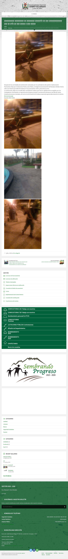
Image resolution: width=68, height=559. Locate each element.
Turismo (5, 432)
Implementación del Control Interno (14, 294)
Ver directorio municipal (7, 524)
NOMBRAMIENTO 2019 (13, 332)
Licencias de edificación (12, 279)
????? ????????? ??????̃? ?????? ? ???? (50, 262)
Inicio (5, 28)
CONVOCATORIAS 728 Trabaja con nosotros (21, 312)
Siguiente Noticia (13, 260)
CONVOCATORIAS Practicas (13, 320)
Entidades (10, 470)
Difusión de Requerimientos (16, 328)
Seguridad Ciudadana (8, 429)
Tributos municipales (11, 282)
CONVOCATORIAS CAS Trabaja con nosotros (21, 309)
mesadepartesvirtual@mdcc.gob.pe (14, 545)
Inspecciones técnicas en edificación (15, 285)
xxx (4, 461)
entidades (5, 442)
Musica (5, 427)
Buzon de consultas (14, 347)
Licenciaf (10, 465)
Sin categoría (16, 253)
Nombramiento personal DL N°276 (18, 316)
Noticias (10, 28)
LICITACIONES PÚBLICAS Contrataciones (20, 325)
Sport (4, 447)
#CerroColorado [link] (8, 96)
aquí (15, 539)
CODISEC (5, 421)
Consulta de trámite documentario (14, 288)
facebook (5, 444)
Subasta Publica (7, 456)
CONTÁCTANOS (12, 344)
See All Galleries (7, 476)
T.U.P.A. (7, 291)
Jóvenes (5, 424)
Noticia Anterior (55, 260)
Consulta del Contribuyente (12, 297)
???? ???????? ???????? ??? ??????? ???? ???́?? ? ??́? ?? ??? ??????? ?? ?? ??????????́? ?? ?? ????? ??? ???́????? (18, 263)
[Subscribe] (64, 507)
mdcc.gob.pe (22, 553)
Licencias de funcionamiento (13, 275)
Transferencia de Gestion (12, 301)
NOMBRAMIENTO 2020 (13, 337)
